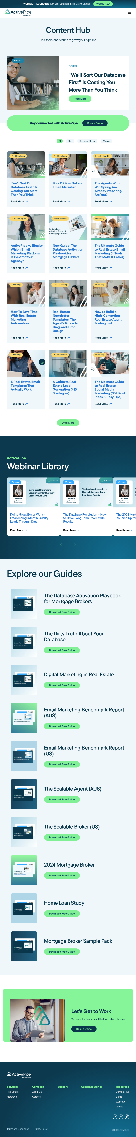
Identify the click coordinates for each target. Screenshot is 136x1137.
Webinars (121, 1101)
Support (63, 1086)
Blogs (119, 1096)
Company (38, 1086)
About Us (37, 1092)
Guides (119, 1106)
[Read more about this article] (68, 4)
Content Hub (122, 1092)
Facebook (127, 1116)
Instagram (121, 1116)
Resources (122, 1086)
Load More (68, 423)
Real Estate (13, 1092)
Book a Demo (95, 123)
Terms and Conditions (18, 1129)
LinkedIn (115, 1116)
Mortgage (12, 1096)
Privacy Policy (41, 1129)
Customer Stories (91, 1086)
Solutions (12, 1086)
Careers (36, 1096)
